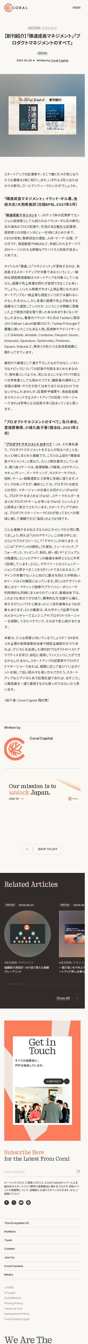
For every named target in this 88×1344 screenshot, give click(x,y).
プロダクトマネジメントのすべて (29, 444)
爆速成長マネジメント (21, 215)
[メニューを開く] (77, 8)
